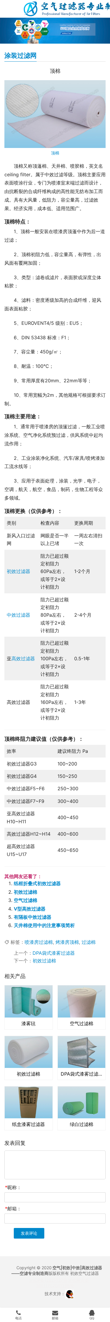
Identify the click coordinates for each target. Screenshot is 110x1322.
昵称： (13, 1187)
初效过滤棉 (25, 892)
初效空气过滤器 (84, 1273)
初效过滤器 (18, 571)
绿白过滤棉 (81, 1124)
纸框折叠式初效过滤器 (37, 883)
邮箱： (13, 1208)
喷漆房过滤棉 (39, 942)
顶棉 (55, 152)
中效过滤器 (18, 615)
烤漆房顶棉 (67, 942)
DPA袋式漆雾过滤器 (54, 953)
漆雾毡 (28, 1023)
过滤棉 (89, 942)
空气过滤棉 (25, 900)
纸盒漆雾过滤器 (28, 1124)
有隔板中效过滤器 (32, 917)
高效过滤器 (23, 658)
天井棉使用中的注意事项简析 (44, 925)
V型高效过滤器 (29, 909)
